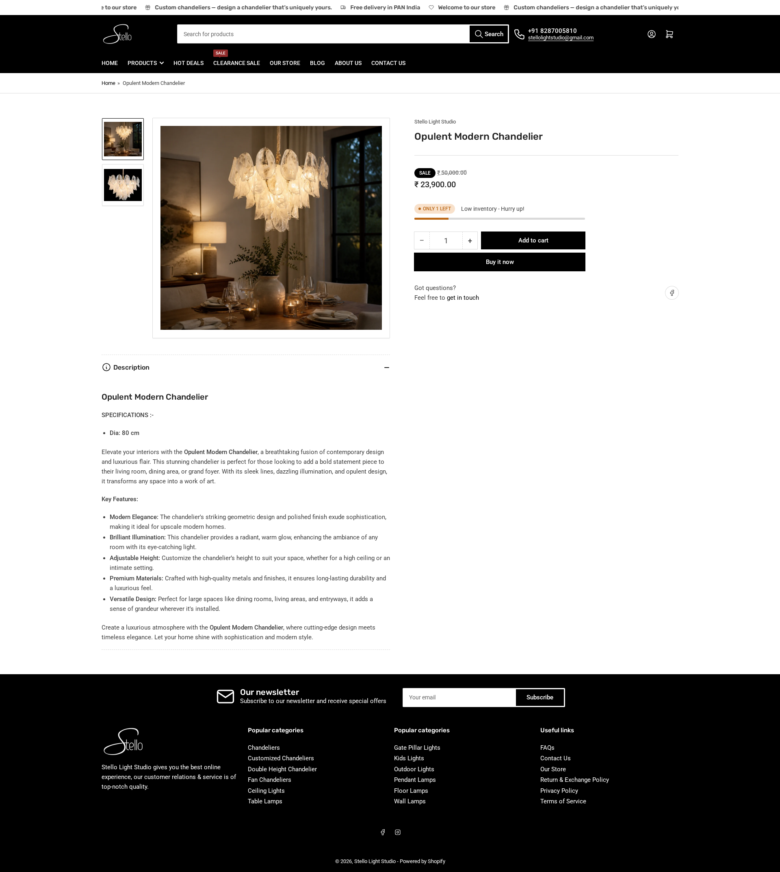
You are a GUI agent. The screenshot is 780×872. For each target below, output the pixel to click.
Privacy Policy (559, 790)
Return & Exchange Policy (574, 779)
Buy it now (500, 262)
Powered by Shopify (422, 861)
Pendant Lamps (415, 779)
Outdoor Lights (414, 769)
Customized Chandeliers (281, 758)
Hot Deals (188, 63)
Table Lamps (265, 801)
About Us (348, 63)
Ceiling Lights (266, 790)
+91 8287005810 (552, 31)
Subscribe (539, 697)
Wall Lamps (410, 801)
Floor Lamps (411, 790)
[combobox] (343, 33)
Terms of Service (563, 801)
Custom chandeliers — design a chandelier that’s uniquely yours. (237, 7)
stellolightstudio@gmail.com (561, 38)
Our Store (285, 63)
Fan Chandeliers (269, 779)
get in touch (463, 297)
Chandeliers (264, 747)
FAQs (547, 747)
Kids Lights (409, 758)
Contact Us (388, 63)
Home (110, 63)
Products (142, 63)
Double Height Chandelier (282, 769)
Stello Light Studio (435, 122)
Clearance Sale (236, 59)
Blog (317, 63)
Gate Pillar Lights (417, 747)
